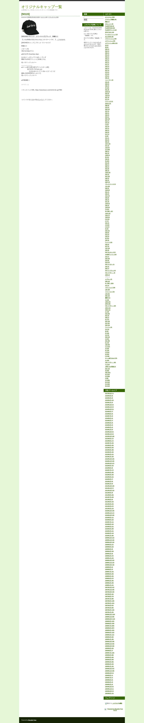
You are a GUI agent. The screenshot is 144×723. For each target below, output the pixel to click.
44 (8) (106, 136)
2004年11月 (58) (109, 670)
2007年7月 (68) (109, 598)
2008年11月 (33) (109, 562)
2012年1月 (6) (109, 483)
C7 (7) (107, 221)
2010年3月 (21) (109, 531)
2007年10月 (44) (109, 592)
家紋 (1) (107, 21)
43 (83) (107, 354)
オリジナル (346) (110, 17)
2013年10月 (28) (109, 436)
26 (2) (106, 45)
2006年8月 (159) (109, 623)
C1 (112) (107, 346)
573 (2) (107, 74)
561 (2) (107, 153)
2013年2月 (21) (109, 454)
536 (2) (107, 205)
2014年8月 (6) (109, 413)
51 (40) (107, 333)
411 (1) (107, 138)
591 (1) (107, 55)
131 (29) (107, 186)
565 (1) (107, 113)
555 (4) (107, 142)
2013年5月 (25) (109, 447)
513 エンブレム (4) (110, 270)
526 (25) (107, 258)
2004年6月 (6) (109, 679)
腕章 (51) (107, 297)
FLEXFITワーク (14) (111, 30)
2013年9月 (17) (109, 438)
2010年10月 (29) (109, 515)
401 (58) (107, 341)
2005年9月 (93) (109, 648)
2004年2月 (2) (109, 684)
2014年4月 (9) (109, 422)
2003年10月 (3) (109, 691)
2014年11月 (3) (109, 407)
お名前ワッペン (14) (110, 254)
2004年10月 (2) (109, 673)
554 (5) (107, 159)
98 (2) (106, 47)
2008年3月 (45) (109, 580)
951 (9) (107, 89)
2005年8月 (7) (109, 650)
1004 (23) (107, 302)
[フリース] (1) (109, 101)
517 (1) (107, 134)
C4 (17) (107, 227)
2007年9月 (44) (109, 594)
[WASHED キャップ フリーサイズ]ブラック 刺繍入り (39, 36)
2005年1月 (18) (109, 666)
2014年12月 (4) (109, 404)
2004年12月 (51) (109, 668)
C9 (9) (107, 124)
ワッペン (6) (108, 327)
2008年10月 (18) (109, 564)
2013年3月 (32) (109, 452)
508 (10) (107, 281)
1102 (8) (107, 217)
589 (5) (107, 84)
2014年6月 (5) (109, 418)
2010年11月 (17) (109, 513)
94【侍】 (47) (109, 211)
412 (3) (107, 126)
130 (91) (107, 294)
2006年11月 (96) (109, 616)
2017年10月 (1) (109, 393)
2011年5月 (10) (109, 501)
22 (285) (107, 380)
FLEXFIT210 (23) (110, 28)
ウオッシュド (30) (110, 287)
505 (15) (107, 295)
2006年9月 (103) (109, 621)
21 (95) (107, 360)
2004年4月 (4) (109, 682)
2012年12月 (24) (109, 458)
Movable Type (32, 720)
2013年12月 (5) (109, 431)
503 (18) (107, 368)
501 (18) (107, 321)
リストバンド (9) (110, 291)
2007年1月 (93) (109, 612)
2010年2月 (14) (109, 533)
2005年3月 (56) (109, 661)
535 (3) (107, 180)
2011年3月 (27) (109, 506)
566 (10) (107, 119)
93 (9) (106, 228)
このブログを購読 (117, 703)
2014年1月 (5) (109, 429)
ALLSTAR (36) (109, 36)
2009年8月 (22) (109, 546)
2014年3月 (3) (109, 425)
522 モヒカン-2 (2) (110, 252)
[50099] (87, 35)
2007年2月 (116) (109, 610)
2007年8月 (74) (109, 596)
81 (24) (107, 350)
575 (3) (107, 122)
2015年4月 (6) (109, 395)
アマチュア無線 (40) (110, 19)
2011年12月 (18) (109, 486)
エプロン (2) (108, 279)
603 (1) (107, 62)
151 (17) (107, 196)
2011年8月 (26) (109, 495)
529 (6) (107, 232)
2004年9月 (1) (109, 675)
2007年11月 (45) (109, 589)
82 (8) (106, 331)
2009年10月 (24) (109, 542)
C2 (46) (107, 356)
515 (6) (107, 260)
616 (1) (107, 66)
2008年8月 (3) (109, 569)
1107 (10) (107, 143)
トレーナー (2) (109, 80)
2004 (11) (107, 310)
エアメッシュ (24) (110, 41)
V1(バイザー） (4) (110, 272)
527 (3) (107, 246)
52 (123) (107, 386)
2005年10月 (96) (109, 646)
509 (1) (107, 317)
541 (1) (107, 192)
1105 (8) (107, 190)
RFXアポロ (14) (109, 32)
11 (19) (107, 311)
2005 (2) (107, 275)
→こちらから (60, 39)
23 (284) (107, 376)
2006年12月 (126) (110, 614)
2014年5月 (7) (109, 420)
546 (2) (107, 199)
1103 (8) (107, 207)
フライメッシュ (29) (110, 38)
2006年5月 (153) (109, 630)
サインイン (39, 99)
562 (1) (107, 51)
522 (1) (107, 128)
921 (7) (107, 120)
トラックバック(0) (53, 17)
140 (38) (107, 289)
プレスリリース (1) (110, 184)
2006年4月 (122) (109, 632)
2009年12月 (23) (109, 537)
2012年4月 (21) (109, 477)
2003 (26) (107, 303)
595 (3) (107, 78)
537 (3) (107, 145)
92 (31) (107, 238)
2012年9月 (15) (109, 465)
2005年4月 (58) (109, 659)
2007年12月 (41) (109, 587)
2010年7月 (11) (109, 522)
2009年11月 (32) (109, 540)
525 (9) (107, 250)
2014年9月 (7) (109, 411)
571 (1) (107, 99)
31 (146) (107, 384)
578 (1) (107, 76)
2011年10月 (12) (109, 490)
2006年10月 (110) (110, 619)
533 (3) (107, 223)
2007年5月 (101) (109, 603)
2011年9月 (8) (109, 492)
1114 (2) (107, 95)
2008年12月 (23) (109, 560)
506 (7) (107, 268)
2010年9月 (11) (109, 517)
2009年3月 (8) (109, 553)
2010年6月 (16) (109, 524)
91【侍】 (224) (109, 283)
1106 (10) (107, 172)
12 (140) (107, 149)
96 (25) (107, 161)
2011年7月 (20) (109, 497)
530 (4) (107, 240)
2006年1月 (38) (109, 639)
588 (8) (107, 105)
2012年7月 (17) (109, 470)
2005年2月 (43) (109, 664)
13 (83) (107, 300)
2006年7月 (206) (109, 625)
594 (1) (107, 58)
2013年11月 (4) (109, 434)
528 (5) (107, 244)
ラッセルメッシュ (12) (111, 34)
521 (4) (107, 201)
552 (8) (107, 168)
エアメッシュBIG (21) (111, 43)
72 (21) (107, 209)
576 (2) (107, 107)
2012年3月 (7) (109, 479)
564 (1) (107, 130)
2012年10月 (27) (109, 463)
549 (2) (107, 188)
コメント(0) (44, 17)
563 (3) (107, 140)
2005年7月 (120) (109, 652)
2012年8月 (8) (109, 468)
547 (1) (107, 111)
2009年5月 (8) (109, 549)
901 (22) (107, 176)
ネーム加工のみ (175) (111, 358)
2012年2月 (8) (109, 481)
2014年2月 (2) (109, 427)
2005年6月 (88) (109, 655)
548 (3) (107, 178)
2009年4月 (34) (109, 551)
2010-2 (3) (108, 103)
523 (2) (107, 234)
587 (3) (107, 97)
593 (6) (107, 93)
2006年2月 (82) (109, 637)
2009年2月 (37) (109, 555)
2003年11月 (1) (109, 689)
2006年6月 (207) (109, 628)
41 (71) (107, 319)
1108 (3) (107, 155)
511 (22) (107, 323)
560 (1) (107, 49)
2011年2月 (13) (109, 508)
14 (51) (107, 339)
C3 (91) (107, 352)
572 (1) (107, 72)
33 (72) (107, 329)
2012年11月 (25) (109, 461)
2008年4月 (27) (109, 578)
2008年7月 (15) (109, 571)
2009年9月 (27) (109, 544)
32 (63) (107, 348)
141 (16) (107, 248)
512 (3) (107, 285)
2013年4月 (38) (109, 449)
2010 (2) (107, 91)
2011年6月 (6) (109, 499)
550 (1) (107, 165)
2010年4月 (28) (109, 528)
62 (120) (107, 382)
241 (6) (107, 82)
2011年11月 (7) (109, 488)
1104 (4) (107, 203)
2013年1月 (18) (109, 456)
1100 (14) (107, 213)
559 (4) (107, 132)
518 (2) (107, 236)
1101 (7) (107, 215)
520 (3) (107, 266)
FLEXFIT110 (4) (109, 26)
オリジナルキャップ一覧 (41, 7)
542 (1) (107, 68)
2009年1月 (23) (109, 558)
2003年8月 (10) (109, 693)
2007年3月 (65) (109, 607)
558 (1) (107, 151)
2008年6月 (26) (109, 573)
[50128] (97, 38)
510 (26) (107, 313)
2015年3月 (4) (109, 398)
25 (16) (107, 88)
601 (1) (107, 60)
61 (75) (107, 342)
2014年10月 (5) (109, 409)
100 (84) (107, 344)
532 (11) (107, 230)
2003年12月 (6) (109, 686)
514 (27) (107, 262)
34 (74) (107, 335)
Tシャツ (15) (108, 242)
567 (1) (107, 70)
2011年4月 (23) (109, 504)
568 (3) (107, 115)
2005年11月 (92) (109, 643)
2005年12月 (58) (109, 641)
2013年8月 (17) (109, 440)
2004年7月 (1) (109, 677)
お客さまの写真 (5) (110, 366)
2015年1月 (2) (109, 402)
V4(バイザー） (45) (110, 362)
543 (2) (107, 174)
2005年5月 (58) (109, 657)
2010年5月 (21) (109, 526)
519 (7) (107, 256)
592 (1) (107, 57)
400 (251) (107, 372)
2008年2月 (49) (109, 583)
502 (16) (107, 325)
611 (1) (107, 64)
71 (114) (107, 364)
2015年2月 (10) (109, 400)
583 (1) (107, 117)
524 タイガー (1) (109, 264)
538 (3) (107, 194)
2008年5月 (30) (109, 576)
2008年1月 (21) (109, 585)
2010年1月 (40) (109, 535)
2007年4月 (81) (109, 605)
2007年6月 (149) (109, 601)
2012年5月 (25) (109, 474)
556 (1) (107, 166)
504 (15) (107, 337)
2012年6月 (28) (109, 472)
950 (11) (107, 109)
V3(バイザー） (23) (110, 305)
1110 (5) (107, 147)
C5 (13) (107, 219)
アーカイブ (113, 390)
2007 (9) (107, 182)
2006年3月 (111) (109, 634)
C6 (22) (107, 225)
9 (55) (106, 378)
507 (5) (107, 315)
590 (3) (107, 86)
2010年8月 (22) (109, 519)
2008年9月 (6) (109, 567)
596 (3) (107, 170)
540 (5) (107, 197)
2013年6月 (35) (109, 445)
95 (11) (107, 157)
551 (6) (107, 163)
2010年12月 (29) (109, 510)
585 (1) (107, 53)
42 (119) (107, 374)
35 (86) (107, 370)
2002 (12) (107, 308)
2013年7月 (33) (109, 443)
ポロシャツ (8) (109, 24)
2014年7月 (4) (109, 416)
